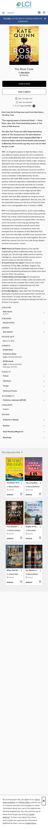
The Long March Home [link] (32, 483)
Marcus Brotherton (34, 486)
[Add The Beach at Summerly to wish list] (21, 494)
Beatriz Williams (14, 486)
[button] (24, 84)
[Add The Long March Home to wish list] (40, 494)
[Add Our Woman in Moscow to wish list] (40, 581)
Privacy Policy (24, 802)
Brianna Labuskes (14, 530)
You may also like (11, 452)
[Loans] (39, 13)
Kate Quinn (25, 73)
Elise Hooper (32, 530)
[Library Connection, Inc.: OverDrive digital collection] (24, 5)
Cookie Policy (30, 823)
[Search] (3, 13)
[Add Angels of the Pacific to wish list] (40, 538)
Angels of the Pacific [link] (32, 527)
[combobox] (19, 13)
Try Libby (7, 18)
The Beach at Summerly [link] (13, 483)
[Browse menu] (44, 12)
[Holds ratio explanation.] (34, 106)
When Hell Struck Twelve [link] (13, 570)
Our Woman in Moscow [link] (32, 570)
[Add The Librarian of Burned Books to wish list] (21, 538)
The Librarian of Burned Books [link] (13, 527)
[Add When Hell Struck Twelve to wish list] (21, 581)
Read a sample (24, 92)
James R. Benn (13, 574)
